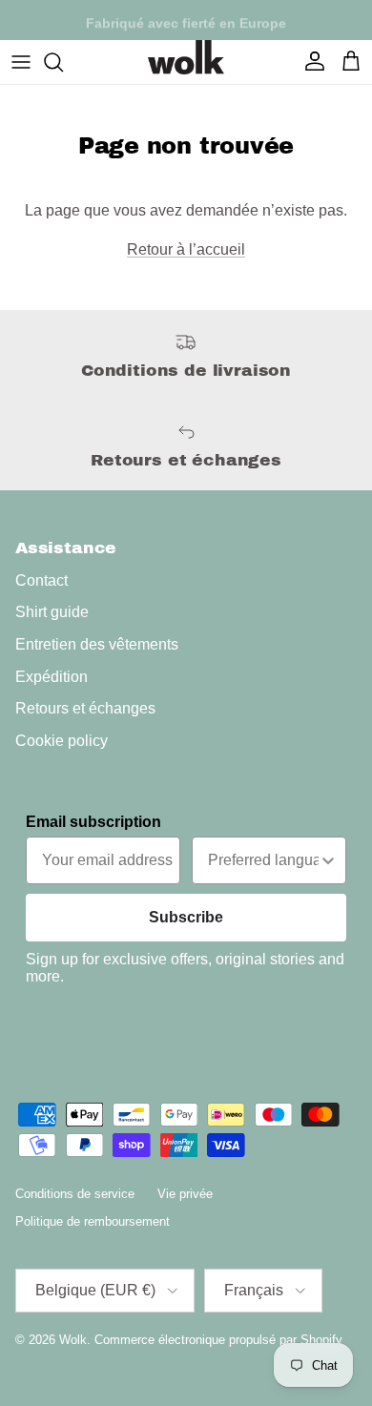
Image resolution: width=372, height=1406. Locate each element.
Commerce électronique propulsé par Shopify (218, 1340)
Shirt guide (52, 612)
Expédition (51, 677)
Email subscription (93, 822)
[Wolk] (186, 57)
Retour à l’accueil (186, 249)
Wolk (73, 1340)
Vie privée (185, 1194)
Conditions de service (74, 1194)
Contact (41, 580)
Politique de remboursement (92, 1221)
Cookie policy (61, 741)
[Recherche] (63, 62)
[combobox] (263, 860)
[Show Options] (328, 860)
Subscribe (186, 917)
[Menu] (21, 62)
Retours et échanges (85, 708)
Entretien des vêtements (96, 644)
